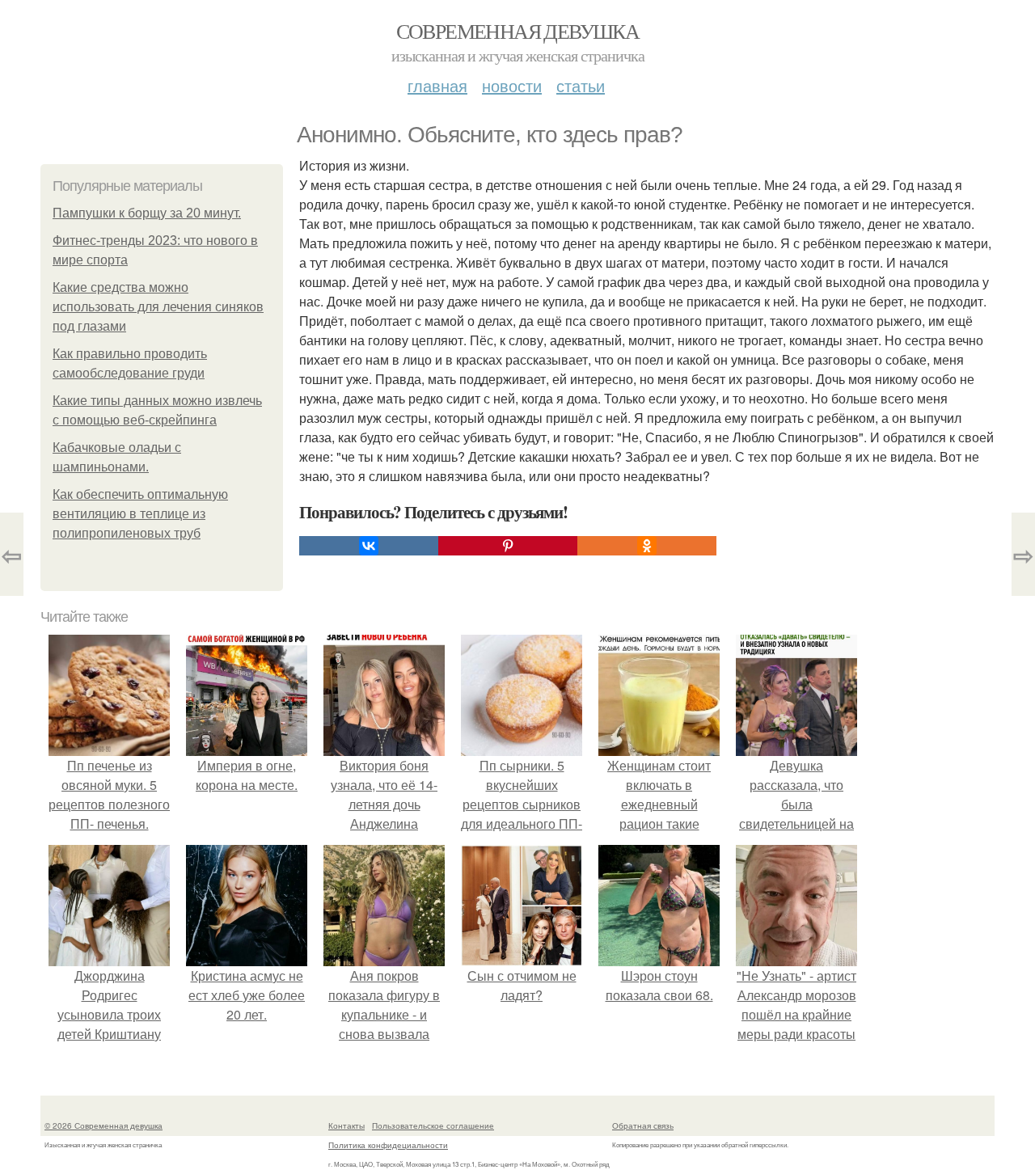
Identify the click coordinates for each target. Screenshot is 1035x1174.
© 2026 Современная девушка (103, 1125)
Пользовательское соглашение (433, 1125)
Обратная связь (643, 1125)
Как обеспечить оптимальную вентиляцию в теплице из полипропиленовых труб (140, 514)
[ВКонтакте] (368, 545)
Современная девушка (518, 30)
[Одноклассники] (646, 545)
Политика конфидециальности (388, 1145)
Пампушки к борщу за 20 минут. (147, 213)
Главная (437, 85)
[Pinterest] (507, 545)
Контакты (346, 1125)
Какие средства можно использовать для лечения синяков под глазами (158, 307)
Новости (512, 85)
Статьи (580, 85)
